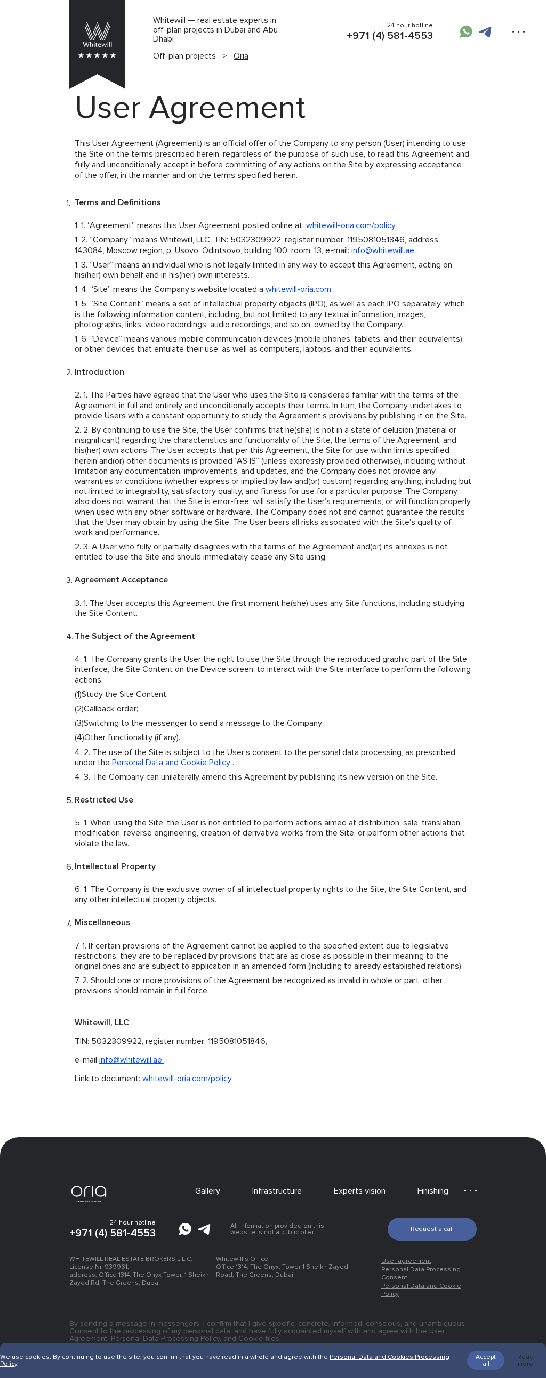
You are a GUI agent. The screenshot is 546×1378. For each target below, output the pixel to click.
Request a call (432, 1229)
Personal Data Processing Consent (421, 1274)
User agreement (406, 1261)
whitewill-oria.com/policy (351, 225)
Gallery (207, 1191)
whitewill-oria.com (299, 289)
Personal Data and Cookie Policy (172, 762)
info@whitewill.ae (383, 250)
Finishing (432, 1191)
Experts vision (360, 1191)
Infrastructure (277, 1191)
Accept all (486, 1360)
